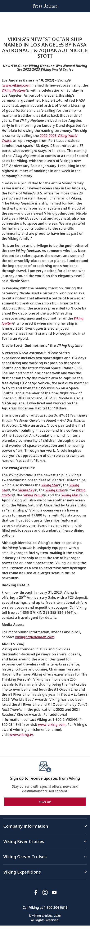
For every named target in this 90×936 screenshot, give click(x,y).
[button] (45, 826)
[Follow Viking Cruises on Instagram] (45, 892)
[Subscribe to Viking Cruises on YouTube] (54, 892)
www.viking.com (16, 85)
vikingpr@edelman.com (34, 637)
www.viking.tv (21, 734)
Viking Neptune (14, 90)
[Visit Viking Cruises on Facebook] (35, 892)
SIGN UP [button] (45, 802)
